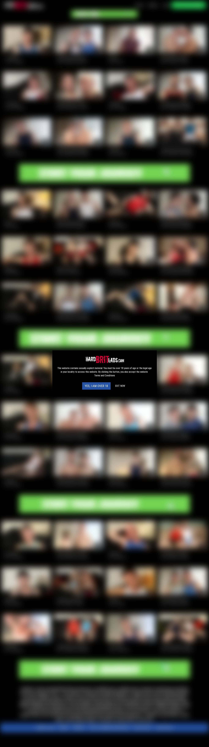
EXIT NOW (120, 385)
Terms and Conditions (104, 375)
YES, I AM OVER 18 (96, 386)
